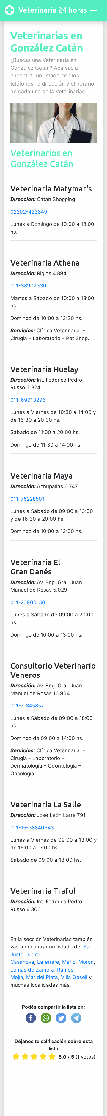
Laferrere (48, 962)
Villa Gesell (74, 977)
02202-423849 (28, 212)
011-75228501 (27, 499)
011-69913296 (28, 400)
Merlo (68, 962)
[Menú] (93, 10)
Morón (86, 962)
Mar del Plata (42, 977)
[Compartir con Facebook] (31, 1018)
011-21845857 (27, 706)
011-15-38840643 (32, 828)
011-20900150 (27, 602)
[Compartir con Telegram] (76, 1018)
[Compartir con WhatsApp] (46, 1018)
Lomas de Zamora (32, 970)
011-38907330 (28, 286)
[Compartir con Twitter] (61, 1018)
